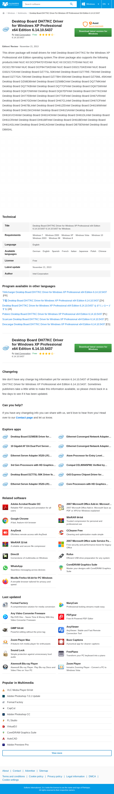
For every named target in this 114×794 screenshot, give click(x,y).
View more (57, 753)
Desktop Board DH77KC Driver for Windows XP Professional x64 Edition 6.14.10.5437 (37, 25)
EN (104, 4)
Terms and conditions (13, 776)
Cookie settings (10, 780)
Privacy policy (55, 776)
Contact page (24, 417)
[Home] (3, 13)
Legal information (75, 776)
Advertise (30, 771)
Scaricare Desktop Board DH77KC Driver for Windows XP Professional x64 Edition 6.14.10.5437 (53, 319)
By (21, 34)
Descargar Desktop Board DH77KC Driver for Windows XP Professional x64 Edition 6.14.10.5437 (53, 324)
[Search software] (71, 4)
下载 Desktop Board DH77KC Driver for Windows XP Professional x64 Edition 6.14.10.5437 (50, 300)
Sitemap (43, 771)
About (5, 771)
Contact (17, 771)
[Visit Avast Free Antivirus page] (93, 24)
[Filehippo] (10, 4)
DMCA (92, 776)
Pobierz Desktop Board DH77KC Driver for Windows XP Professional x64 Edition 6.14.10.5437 (52, 314)
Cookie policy (36, 776)
